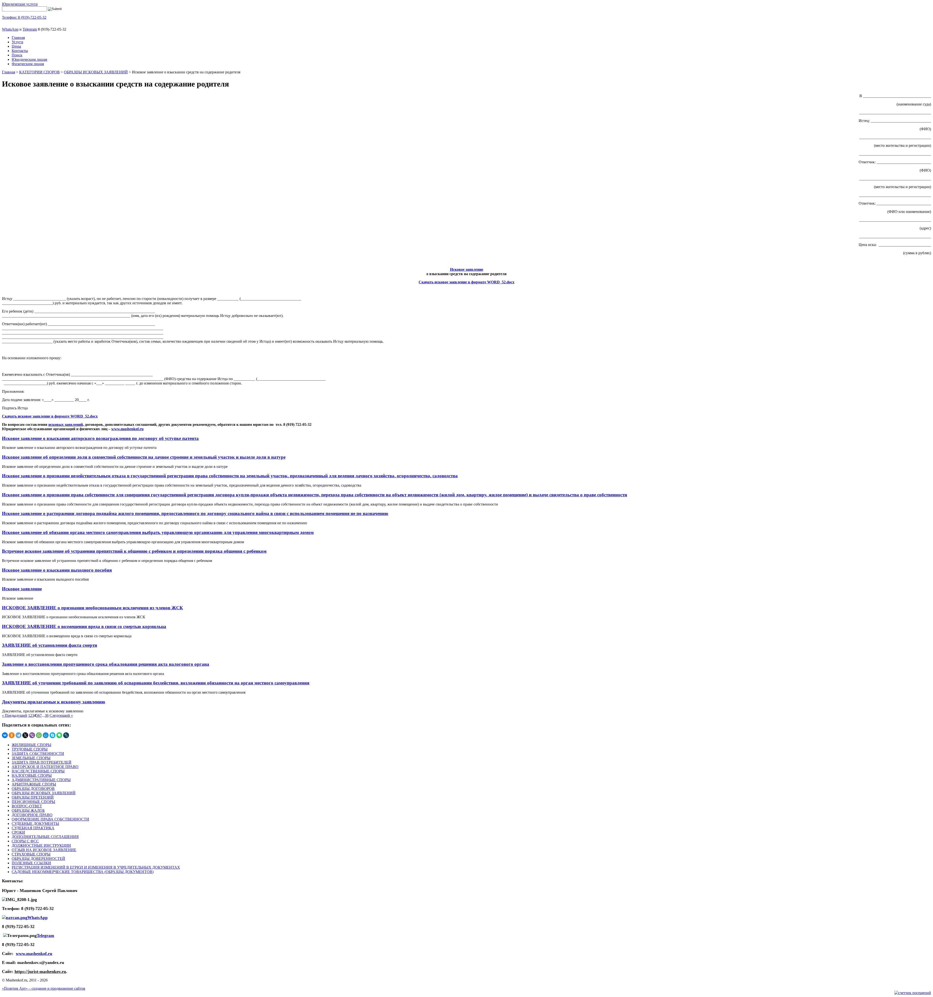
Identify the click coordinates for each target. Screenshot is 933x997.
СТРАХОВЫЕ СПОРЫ (31, 854)
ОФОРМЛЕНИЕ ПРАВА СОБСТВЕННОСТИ (50, 819)
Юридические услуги (20, 4)
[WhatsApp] (39, 735)
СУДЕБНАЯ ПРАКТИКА (33, 828)
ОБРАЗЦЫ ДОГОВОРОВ (33, 789)
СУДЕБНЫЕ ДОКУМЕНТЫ (35, 824)
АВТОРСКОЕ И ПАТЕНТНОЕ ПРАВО (45, 767)
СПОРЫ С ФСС (25, 841)
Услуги (17, 42)
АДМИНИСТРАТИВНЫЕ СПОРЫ (41, 780)
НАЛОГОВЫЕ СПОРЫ (32, 775)
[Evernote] (59, 735)
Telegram (30, 29)
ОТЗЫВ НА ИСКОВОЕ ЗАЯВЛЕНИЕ (44, 850)
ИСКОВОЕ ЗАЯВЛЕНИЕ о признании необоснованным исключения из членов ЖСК (92, 607)
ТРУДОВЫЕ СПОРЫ (30, 749)
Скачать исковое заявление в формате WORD (459, 282)
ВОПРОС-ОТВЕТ (27, 806)
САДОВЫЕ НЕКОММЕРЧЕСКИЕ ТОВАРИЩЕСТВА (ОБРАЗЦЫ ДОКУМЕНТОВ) (83, 872)
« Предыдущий (14, 715)
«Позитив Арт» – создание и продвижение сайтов (43, 988)
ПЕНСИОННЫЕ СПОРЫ (33, 802)
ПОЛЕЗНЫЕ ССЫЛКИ (31, 863)
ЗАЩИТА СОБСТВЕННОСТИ (38, 754)
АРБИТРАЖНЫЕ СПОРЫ (34, 784)
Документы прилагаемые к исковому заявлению (53, 701)
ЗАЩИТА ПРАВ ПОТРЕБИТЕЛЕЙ (41, 762)
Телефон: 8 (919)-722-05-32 (24, 17)
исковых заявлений (65, 424)
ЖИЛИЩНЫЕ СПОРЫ (31, 745)
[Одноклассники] (12, 735)
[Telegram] (18, 735)
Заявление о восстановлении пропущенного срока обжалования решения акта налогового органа (105, 664)
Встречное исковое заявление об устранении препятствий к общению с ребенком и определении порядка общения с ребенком (134, 551)
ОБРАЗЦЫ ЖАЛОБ (28, 810)
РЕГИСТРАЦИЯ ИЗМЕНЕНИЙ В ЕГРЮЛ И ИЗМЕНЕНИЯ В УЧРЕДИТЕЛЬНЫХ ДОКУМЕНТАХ (96, 867)
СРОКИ (18, 832)
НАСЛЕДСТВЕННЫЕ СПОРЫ (38, 771)
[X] (25, 735)
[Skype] (52, 735)
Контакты (20, 51)
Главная (18, 37)
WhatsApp (10, 29)
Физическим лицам (28, 64)
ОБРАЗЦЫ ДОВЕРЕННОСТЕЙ (38, 859)
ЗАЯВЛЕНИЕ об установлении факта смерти (49, 645)
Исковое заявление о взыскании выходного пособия (57, 570)
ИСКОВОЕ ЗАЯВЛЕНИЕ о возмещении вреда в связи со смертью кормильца (84, 626)
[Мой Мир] (46, 735)
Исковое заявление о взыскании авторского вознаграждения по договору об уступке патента (100, 438)
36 (47, 715)
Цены (16, 46)
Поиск (17, 55)
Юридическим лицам (29, 59)
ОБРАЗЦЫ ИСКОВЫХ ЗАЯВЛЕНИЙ (96, 72)
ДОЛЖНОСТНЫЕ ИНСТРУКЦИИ (41, 845)
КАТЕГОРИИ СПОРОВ (39, 72)
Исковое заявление (466, 269)
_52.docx (507, 282)
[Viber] (32, 735)
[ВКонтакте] (5, 735)
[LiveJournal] (66, 735)
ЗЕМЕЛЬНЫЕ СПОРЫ (31, 758)
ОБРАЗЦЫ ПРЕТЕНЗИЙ (33, 797)
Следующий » (61, 715)
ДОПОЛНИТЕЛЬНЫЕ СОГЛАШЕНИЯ (45, 837)
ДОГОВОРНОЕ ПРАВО (32, 815)
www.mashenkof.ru (127, 429)
